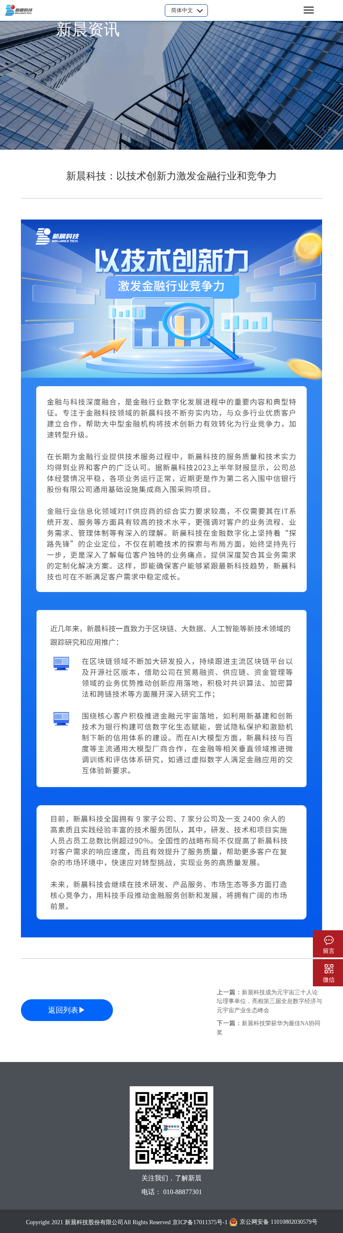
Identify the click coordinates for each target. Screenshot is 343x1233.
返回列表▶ (67, 1010)
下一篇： (268, 1027)
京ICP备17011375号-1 (200, 1222)
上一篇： (269, 1001)
